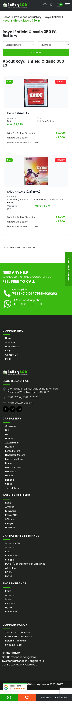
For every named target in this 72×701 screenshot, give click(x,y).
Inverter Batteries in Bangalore (21, 661)
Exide (8, 502)
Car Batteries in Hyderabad (19, 664)
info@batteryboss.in (20, 402)
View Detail (36, 98)
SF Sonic (10, 519)
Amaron (10, 506)
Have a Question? (68, 269)
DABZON (10, 527)
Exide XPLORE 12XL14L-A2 (23, 192)
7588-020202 (46, 293)
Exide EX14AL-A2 (18, 113)
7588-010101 (22, 293)
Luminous (10, 511)
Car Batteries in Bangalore (19, 657)
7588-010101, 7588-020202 (23, 397)
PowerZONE (12, 515)
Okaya (9, 523)
